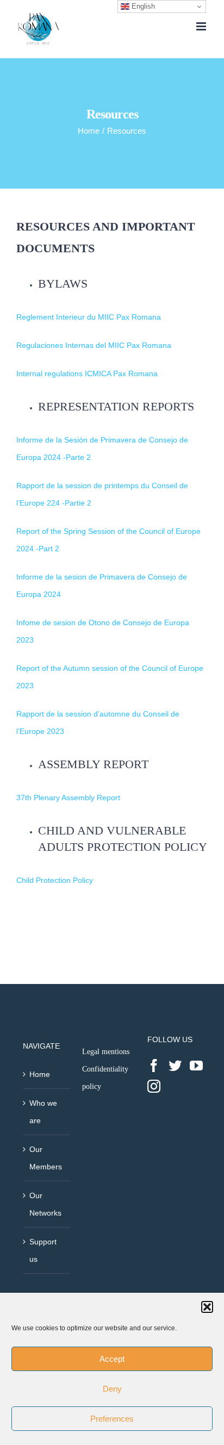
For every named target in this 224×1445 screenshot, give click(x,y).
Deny (112, 1388)
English (142, 6)
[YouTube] (196, 1065)
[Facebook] (153, 1065)
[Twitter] (175, 1065)
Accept (112, 1358)
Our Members (45, 1158)
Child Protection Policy (54, 880)
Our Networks (45, 1204)
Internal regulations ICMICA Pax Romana (87, 373)
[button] (207, 1306)
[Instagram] (153, 1086)
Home (39, 1074)
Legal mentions (105, 1052)
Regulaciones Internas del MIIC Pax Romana (93, 345)
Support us (43, 1250)
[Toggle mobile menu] (202, 26)
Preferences (112, 1418)
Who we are (43, 1112)
